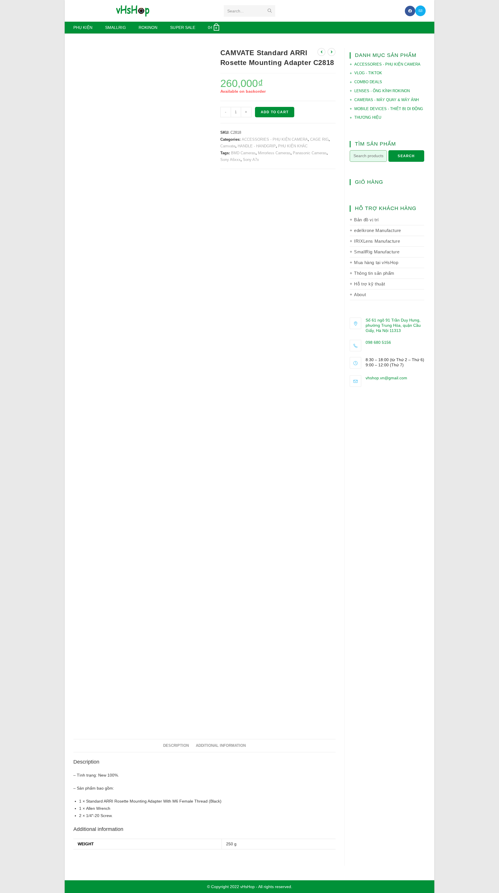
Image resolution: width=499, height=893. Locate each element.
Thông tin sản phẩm (374, 273)
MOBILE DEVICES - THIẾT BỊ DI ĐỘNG (388, 109)
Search (406, 156)
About (360, 294)
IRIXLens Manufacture (377, 241)
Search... (235, 11)
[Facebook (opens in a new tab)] (410, 11)
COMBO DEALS (368, 82)
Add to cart (274, 112)
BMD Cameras (243, 153)
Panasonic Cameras (310, 153)
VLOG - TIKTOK (368, 73)
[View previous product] (321, 52)
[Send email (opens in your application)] (420, 10)
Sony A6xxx (230, 159)
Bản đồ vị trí (366, 219)
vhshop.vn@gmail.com (386, 378)
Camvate (227, 146)
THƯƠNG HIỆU (367, 117)
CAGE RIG (319, 139)
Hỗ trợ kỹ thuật (369, 283)
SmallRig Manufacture (376, 251)
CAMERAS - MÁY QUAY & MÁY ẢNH (386, 100)
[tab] (176, 745)
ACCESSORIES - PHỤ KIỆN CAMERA (275, 139)
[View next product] (331, 52)
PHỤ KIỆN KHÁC (293, 146)
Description (176, 746)
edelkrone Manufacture (377, 230)
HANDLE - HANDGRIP (257, 146)
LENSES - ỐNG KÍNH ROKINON (382, 91)
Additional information (221, 746)
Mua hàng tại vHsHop (376, 262)
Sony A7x (251, 159)
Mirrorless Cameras (274, 153)
